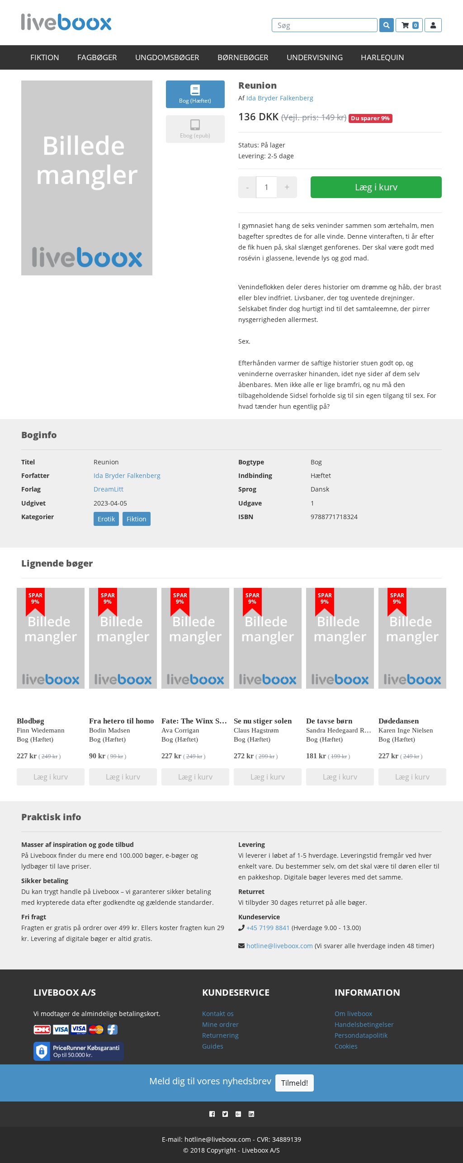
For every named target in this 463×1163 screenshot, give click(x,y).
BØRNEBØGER (243, 57)
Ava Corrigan (180, 730)
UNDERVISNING (315, 57)
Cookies (346, 1046)
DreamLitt (108, 489)
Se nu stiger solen (263, 721)
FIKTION (44, 57)
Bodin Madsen (109, 730)
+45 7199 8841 (268, 927)
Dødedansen (398, 721)
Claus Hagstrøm (256, 730)
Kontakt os (218, 1013)
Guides (212, 1046)
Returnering (220, 1035)
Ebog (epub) (195, 135)
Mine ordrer (220, 1024)
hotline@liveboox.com (279, 945)
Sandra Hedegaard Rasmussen (349, 730)
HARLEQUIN (382, 57)
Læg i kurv (376, 187)
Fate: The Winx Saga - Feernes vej (218, 721)
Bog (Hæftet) (195, 100)
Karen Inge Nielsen (405, 730)
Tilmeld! (294, 1083)
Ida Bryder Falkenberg (279, 98)
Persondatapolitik (361, 1035)
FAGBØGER (97, 57)
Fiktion (136, 519)
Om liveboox (353, 1013)
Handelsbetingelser (364, 1024)
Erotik (106, 519)
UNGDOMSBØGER (167, 57)
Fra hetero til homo (121, 721)
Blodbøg (30, 721)
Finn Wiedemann (41, 730)
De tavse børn (329, 721)
